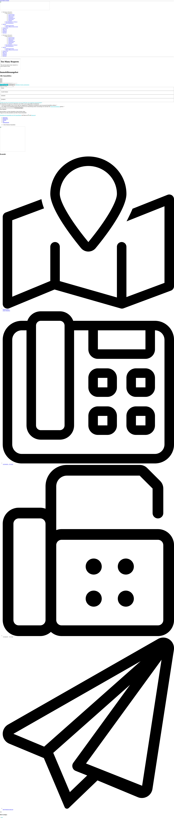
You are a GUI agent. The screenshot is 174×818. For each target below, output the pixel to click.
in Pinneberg (11, 19)
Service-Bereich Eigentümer (11, 26)
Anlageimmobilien (9, 23)
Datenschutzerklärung (55, 106)
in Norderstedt (11, 18)
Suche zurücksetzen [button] (25, 84)
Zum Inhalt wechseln (4, 0)
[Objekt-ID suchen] (13, 86)
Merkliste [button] (18, 84)
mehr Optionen (12, 84)
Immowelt (33, 115)
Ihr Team (5, 29)
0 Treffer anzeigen (4, 84)
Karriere (5, 31)
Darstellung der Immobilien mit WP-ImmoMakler (10, 115)
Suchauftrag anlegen (19, 107)
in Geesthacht (11, 14)
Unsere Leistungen (9, 25)
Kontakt (5, 32)
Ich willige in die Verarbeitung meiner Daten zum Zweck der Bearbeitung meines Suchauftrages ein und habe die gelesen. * (32, 106)
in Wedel (10, 20)
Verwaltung (5, 27)
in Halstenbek (11, 15)
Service (4, 24)
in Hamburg (10, 16)
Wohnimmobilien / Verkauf (11, 21)
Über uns (5, 30)
